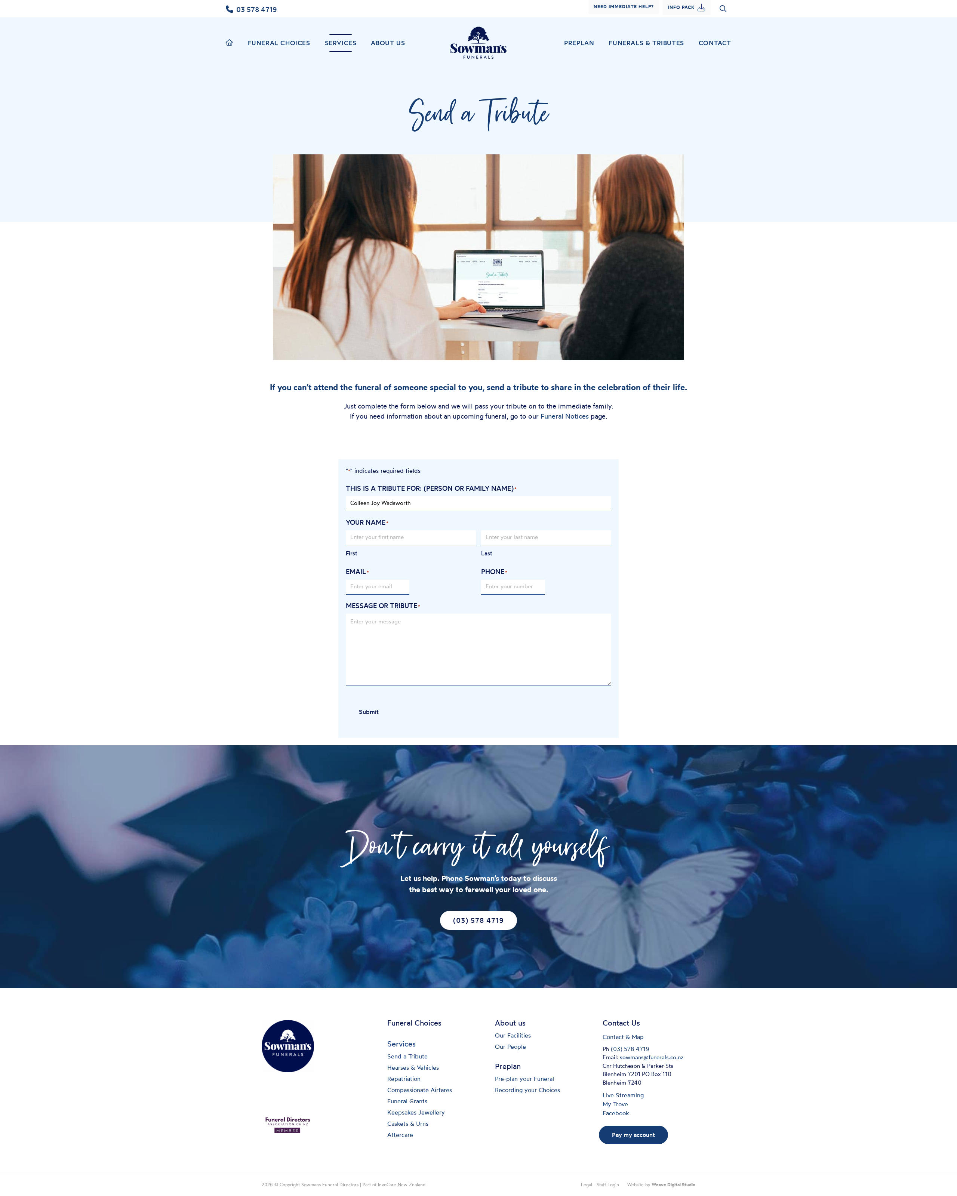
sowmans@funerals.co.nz (651, 1058)
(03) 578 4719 (630, 1049)
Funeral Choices (279, 43)
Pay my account (633, 1134)
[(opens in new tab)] (287, 1124)
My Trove (615, 1105)
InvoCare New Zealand (401, 1185)
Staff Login (608, 1185)
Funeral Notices (565, 416)
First (351, 553)
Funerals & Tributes (646, 43)
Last (486, 553)
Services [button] (341, 43)
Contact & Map (623, 1038)
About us (388, 43)
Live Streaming (623, 1096)
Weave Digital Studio (673, 1185)
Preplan (579, 43)
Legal (586, 1185)
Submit (369, 711)
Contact (715, 43)
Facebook (616, 1114)
